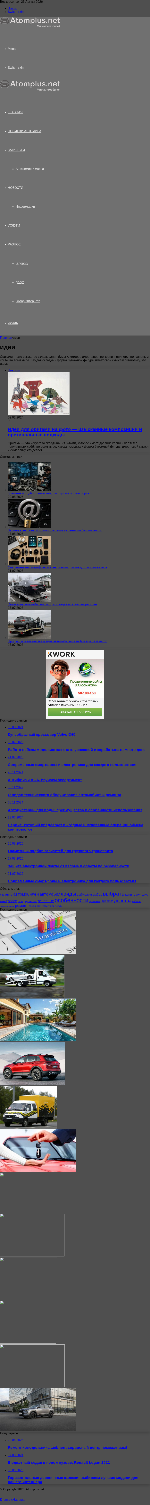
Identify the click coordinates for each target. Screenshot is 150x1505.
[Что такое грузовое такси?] (28, 1127)
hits (2, 894)
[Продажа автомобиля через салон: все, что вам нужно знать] (28, 1299)
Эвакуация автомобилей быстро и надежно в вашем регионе (52, 604)
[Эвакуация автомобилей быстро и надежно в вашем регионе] (29, 600)
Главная (6, 337)
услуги (58, 906)
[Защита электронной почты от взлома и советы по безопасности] (29, 526)
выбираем (84, 894)
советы (42, 905)
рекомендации (7, 906)
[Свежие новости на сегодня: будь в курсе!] (38, 1211)
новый (3, 901)
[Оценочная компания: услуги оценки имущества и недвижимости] (32, 1255)
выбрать (113, 894)
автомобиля (51, 894)
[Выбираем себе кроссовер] (32, 1084)
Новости (15, 187)
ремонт (21, 906)
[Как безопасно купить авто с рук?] (38, 1171)
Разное (14, 244)
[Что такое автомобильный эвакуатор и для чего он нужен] (32, 996)
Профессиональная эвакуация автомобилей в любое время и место (57, 641)
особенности (71, 900)
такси (51, 906)
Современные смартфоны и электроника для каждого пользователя (57, 567)
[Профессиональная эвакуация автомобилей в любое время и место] (29, 637)
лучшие (142, 894)
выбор (97, 894)
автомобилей (26, 894)
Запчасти (16, 150)
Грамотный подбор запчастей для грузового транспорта (48, 493)
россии (33, 906)
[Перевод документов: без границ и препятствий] (38, 953)
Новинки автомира (24, 131)
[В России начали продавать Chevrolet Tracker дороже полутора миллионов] (38, 1429)
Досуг (20, 282)
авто (8, 894)
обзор (12, 901)
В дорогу (22, 263)
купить (130, 894)
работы (136, 901)
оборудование (27, 901)
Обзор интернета (28, 301)
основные (46, 901)
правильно (94, 901)
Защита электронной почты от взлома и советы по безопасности (55, 530)
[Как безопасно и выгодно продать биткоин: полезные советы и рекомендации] (32, 1386)
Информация (25, 206)
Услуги (14, 225)
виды (69, 894)
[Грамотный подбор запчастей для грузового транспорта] (29, 489)
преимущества (115, 900)
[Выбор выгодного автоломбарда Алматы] (28, 1342)
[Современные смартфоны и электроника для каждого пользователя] (29, 563)
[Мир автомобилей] (30, 26)
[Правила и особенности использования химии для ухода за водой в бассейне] (38, 1040)
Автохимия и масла (30, 169)
